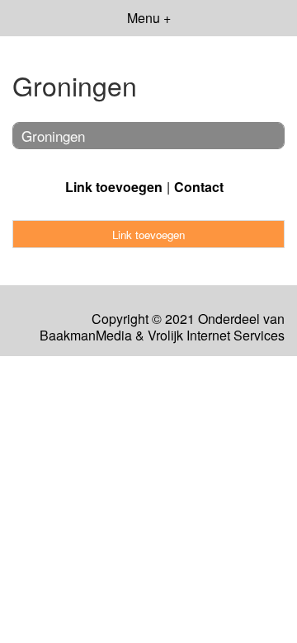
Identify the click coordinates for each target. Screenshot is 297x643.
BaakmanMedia (86, 335)
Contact (199, 186)
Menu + (149, 17)
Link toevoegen (114, 186)
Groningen (53, 135)
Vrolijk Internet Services (216, 335)
